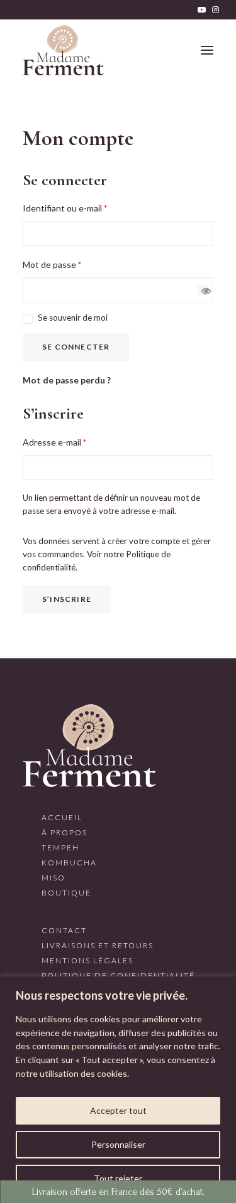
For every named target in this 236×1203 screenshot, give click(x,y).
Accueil (62, 817)
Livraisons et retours (98, 945)
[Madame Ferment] (63, 50)
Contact (64, 930)
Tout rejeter (118, 1178)
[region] (118, 1089)
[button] (201, 9)
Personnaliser (118, 1144)
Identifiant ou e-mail (65, 208)
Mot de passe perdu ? (67, 380)
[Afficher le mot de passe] (202, 290)
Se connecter (76, 346)
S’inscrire (66, 599)
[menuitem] (201, 9)
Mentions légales (87, 960)
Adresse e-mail (54, 442)
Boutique (66, 892)
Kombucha (69, 862)
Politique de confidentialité (118, 975)
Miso (53, 877)
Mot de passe (52, 264)
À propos (64, 832)
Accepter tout (118, 1110)
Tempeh (60, 847)
